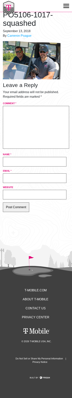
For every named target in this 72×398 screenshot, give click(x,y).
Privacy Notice (39, 362)
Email (7, 171)
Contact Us (36, 308)
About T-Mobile (35, 299)
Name (7, 154)
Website (8, 187)
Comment (9, 103)
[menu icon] (66, 6)
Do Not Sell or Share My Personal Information (39, 358)
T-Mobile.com (36, 290)
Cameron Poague (19, 35)
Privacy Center (35, 317)
